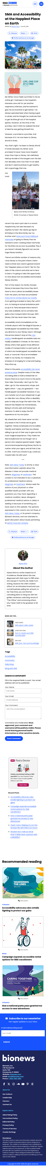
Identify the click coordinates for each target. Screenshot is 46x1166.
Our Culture (7, 1094)
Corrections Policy (10, 1118)
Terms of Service (10, 1129)
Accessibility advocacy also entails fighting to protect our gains (22, 800)
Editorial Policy (9, 1122)
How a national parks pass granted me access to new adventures (21, 818)
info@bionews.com (16, 1076)
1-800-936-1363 (15, 1079)
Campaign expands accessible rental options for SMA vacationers (23, 809)
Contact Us (7, 1104)
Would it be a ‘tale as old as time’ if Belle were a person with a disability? (23, 834)
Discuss (13, 33)
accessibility (10, 656)
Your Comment (11, 705)
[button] (35, 4)
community (10, 660)
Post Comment (14, 738)
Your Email (9, 696)
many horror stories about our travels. (21, 298)
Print (35, 33)
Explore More (8, 1110)
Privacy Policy (8, 1125)
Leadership (7, 1098)
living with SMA (11, 668)
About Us (6, 1090)
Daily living (9, 664)
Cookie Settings (9, 1132)
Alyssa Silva (16, 26)
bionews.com (15, 1074)
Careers (6, 1101)
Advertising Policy (10, 1115)
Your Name (9, 687)
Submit (6, 1042)
